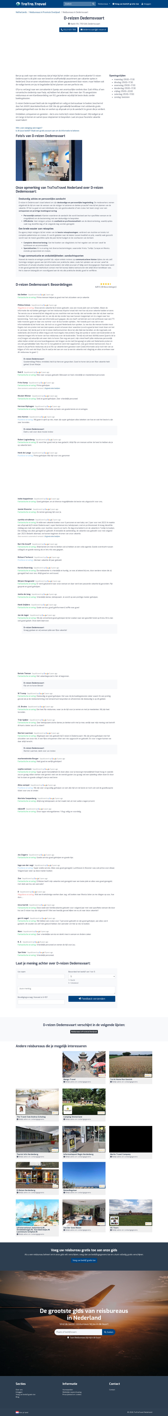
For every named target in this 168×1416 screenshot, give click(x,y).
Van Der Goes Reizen (72, 1228)
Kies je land (23, 1412)
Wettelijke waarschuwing (71, 1392)
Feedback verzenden (93, 998)
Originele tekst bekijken (52, 388)
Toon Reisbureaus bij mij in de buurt (85, 1337)
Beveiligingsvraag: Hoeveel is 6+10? (33, 997)
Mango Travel (69, 1079)
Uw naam (21, 971)
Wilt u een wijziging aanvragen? (29, 128)
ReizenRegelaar (70, 1190)
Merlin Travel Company (120, 1154)
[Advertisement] (119, 53)
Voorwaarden (67, 1390)
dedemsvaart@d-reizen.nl (94, 29)
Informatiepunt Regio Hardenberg (78, 1154)
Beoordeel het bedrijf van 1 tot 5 (81, 971)
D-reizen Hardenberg (26, 1190)
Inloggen (147, 4)
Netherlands (21, 12)
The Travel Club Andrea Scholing (31, 1117)
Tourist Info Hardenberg (27, 1154)
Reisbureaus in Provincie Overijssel (45, 12)
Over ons (19, 1390)
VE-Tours (114, 1228)
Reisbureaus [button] (103, 4)
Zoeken (109, 1332)
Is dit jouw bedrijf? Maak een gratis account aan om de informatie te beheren (47, 130)
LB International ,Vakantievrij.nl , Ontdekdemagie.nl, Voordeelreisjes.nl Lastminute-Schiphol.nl (33, 1230)
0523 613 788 (69, 29)
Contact (112, 1390)
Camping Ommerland (72, 1117)
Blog (17, 1397)
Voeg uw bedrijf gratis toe (126, 4)
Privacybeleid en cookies (71, 1394)
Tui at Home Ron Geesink (121, 1079)
